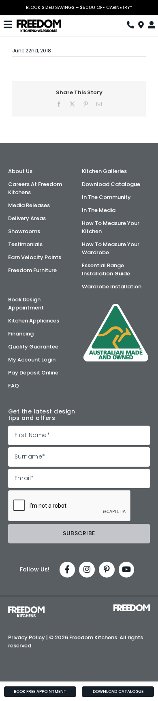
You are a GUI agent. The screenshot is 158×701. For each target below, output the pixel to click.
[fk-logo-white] (26, 609)
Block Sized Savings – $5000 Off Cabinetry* (79, 7)
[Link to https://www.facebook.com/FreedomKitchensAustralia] (67, 570)
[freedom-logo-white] (131, 607)
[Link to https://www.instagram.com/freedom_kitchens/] (87, 570)
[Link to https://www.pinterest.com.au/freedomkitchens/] (107, 570)
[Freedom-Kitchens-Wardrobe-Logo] (39, 22)
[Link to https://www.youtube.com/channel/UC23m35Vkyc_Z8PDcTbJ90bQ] (127, 570)
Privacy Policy (26, 637)
